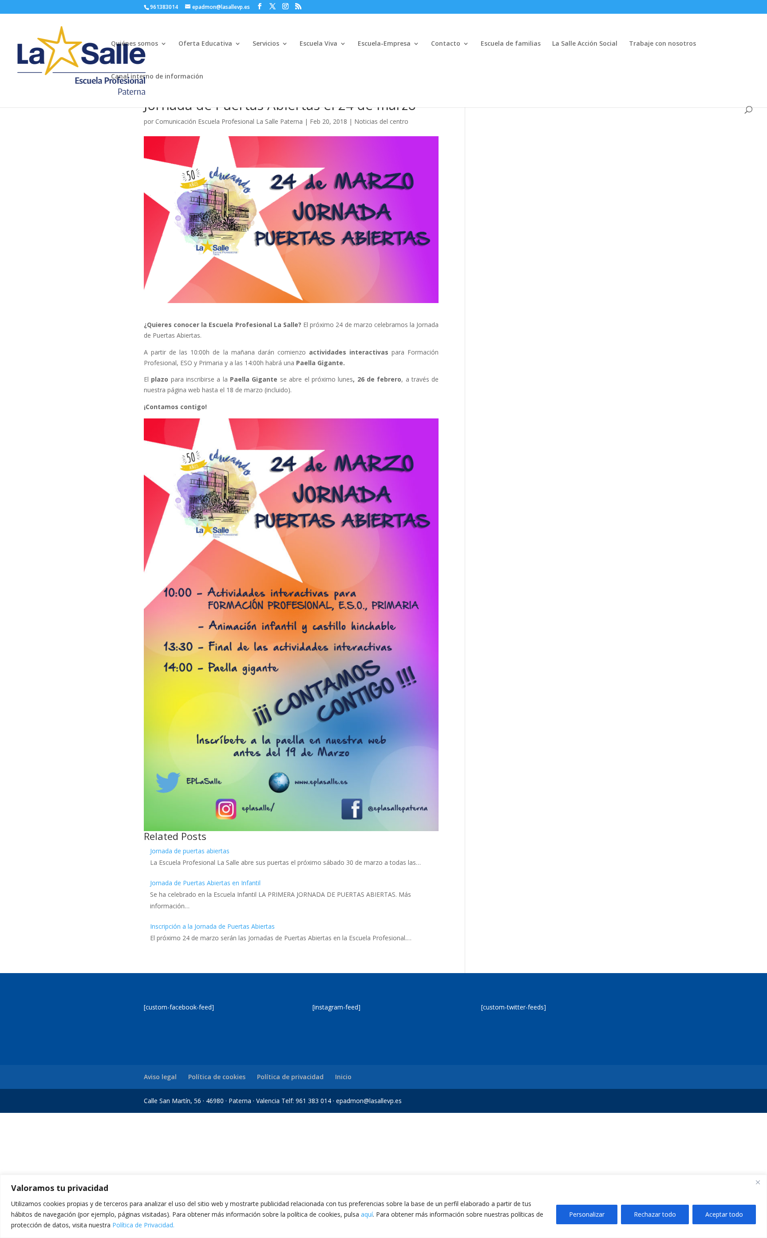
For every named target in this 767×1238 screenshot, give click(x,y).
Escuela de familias (511, 43)
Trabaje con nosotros (662, 43)
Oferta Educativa (205, 43)
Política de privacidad (290, 1076)
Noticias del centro (381, 121)
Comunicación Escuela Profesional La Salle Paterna (229, 121)
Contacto (445, 43)
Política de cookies (216, 1076)
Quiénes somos (134, 43)
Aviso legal (160, 1076)
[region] (383, 1206)
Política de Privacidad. (143, 1225)
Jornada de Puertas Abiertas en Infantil (205, 883)
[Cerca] (757, 1182)
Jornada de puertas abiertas (189, 851)
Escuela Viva (318, 43)
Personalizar (587, 1214)
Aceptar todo (724, 1214)
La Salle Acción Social (584, 43)
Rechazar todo (655, 1214)
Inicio (343, 1076)
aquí (367, 1214)
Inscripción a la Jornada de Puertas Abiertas (212, 926)
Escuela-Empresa (384, 43)
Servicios (266, 43)
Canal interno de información (157, 76)
